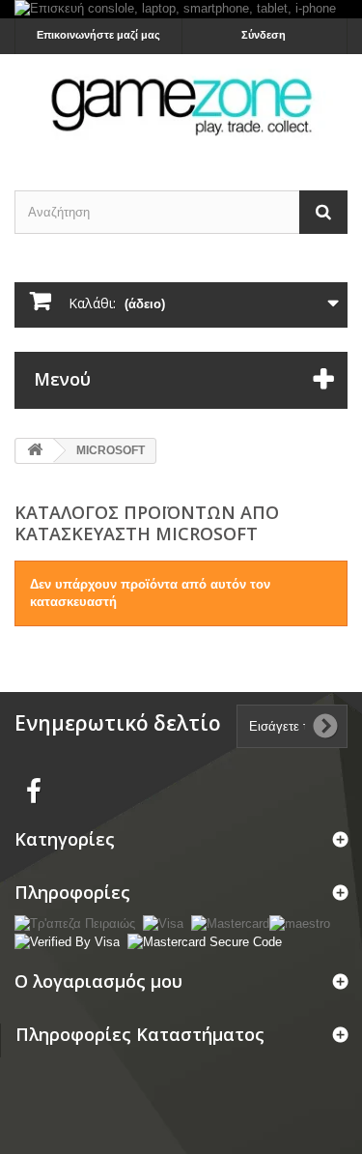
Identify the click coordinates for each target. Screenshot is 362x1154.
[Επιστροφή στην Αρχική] (34, 451)
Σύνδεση (263, 35)
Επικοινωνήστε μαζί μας (98, 35)
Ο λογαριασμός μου (98, 981)
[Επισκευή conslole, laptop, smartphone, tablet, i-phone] (181, 9)
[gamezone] (181, 105)
